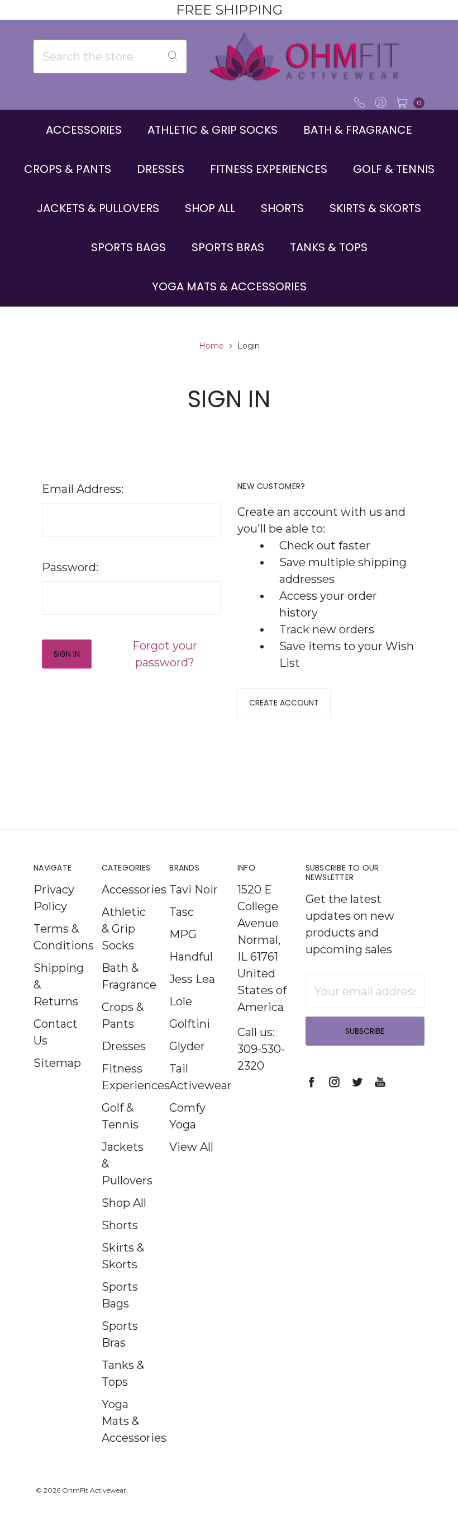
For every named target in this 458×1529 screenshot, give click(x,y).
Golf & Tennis (394, 169)
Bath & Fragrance (357, 130)
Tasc (181, 912)
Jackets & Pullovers (98, 208)
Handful (191, 956)
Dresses (160, 169)
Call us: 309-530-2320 (261, 1048)
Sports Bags (128, 247)
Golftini (189, 1024)
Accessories (84, 130)
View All (191, 1147)
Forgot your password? (164, 654)
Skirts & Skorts (375, 208)
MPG (183, 934)
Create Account (284, 702)
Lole (180, 1001)
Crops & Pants (67, 169)
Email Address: (82, 489)
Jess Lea (192, 979)
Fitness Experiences (268, 169)
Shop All (210, 208)
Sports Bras (228, 247)
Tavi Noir (193, 889)
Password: (70, 567)
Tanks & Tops (329, 247)
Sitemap (57, 1063)
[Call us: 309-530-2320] (359, 101)
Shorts (282, 208)
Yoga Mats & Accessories (229, 286)
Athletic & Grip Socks (212, 130)
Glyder (187, 1046)
